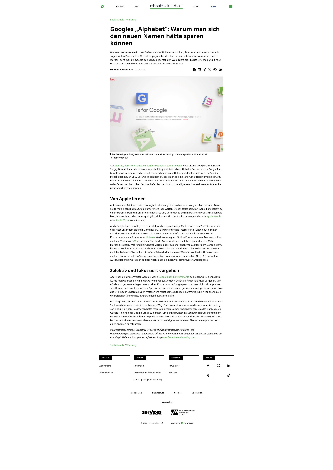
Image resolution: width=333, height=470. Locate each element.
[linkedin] (229, 365)
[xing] (208, 375)
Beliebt (120, 6)
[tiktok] (229, 375)
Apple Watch (214, 216)
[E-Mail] (220, 69)
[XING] (204, 69)
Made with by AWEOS (182, 423)
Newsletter (174, 365)
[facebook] (208, 365)
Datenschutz (158, 393)
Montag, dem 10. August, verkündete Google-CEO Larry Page (148, 165)
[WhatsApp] (215, 69)
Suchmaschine (118, 305)
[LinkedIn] (199, 69)
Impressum (197, 393)
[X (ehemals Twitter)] (209, 69)
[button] (102, 6)
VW (134, 241)
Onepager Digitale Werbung (148, 379)
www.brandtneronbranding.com (178, 337)
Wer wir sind (105, 365)
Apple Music (122, 220)
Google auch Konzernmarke (174, 276)
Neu (137, 6)
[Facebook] (194, 69)
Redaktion (139, 365)
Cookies (177, 393)
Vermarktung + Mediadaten (147, 372)
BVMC (213, 6)
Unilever (151, 237)
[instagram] (219, 365)
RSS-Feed (173, 372)
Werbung (131, 19)
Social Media (117, 19)
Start (196, 6)
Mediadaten (136, 393)
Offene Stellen (106, 372)
